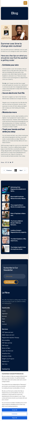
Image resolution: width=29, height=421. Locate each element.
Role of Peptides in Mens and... (18, 214)
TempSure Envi (6, 353)
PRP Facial (5, 345)
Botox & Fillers (6, 348)
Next (21, 170)
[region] (14, 396)
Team (3, 319)
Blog (3, 321)
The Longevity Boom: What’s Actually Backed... (18, 206)
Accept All (14, 410)
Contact (4, 324)
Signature (4, 313)
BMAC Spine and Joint (8, 335)
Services (4, 316)
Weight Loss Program (8, 359)
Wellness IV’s (5, 361)
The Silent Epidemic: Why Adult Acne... (18, 240)
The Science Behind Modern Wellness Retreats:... (17, 223)
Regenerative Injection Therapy (10, 337)
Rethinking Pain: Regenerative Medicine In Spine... (18, 189)
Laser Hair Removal (7, 351)
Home (3, 311)
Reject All (14, 418)
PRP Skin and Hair (7, 343)
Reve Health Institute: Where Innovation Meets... (18, 197)
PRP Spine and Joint (7, 332)
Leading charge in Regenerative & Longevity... (19, 231)
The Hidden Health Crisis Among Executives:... (18, 248)
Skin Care (4, 364)
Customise (14, 414)
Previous (9, 170)
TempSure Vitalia (6, 356)
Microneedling (6, 340)
